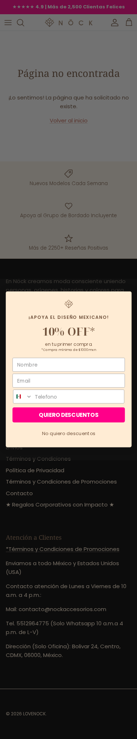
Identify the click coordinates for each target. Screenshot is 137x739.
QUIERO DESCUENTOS (68, 415)
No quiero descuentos (68, 433)
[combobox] (22, 396)
